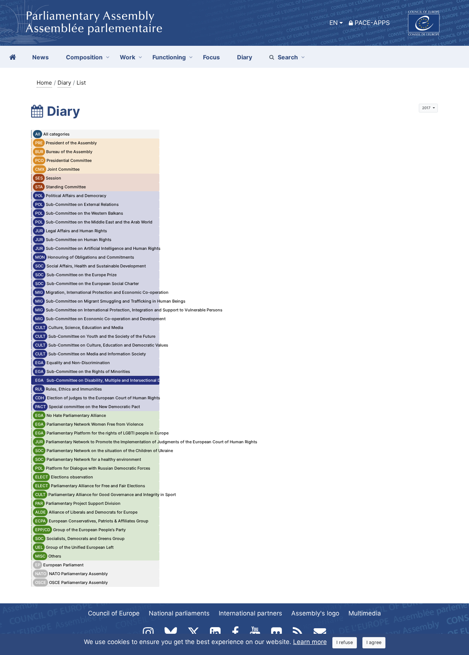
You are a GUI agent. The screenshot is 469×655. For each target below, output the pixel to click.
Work (127, 57)
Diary (64, 82)
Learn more (310, 641)
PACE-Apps (372, 22)
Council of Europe (114, 613)
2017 (427, 108)
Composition (84, 57)
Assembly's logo (315, 613)
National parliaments (179, 613)
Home (44, 82)
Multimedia (364, 613)
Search (288, 57)
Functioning (169, 57)
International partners (250, 613)
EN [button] (333, 22)
